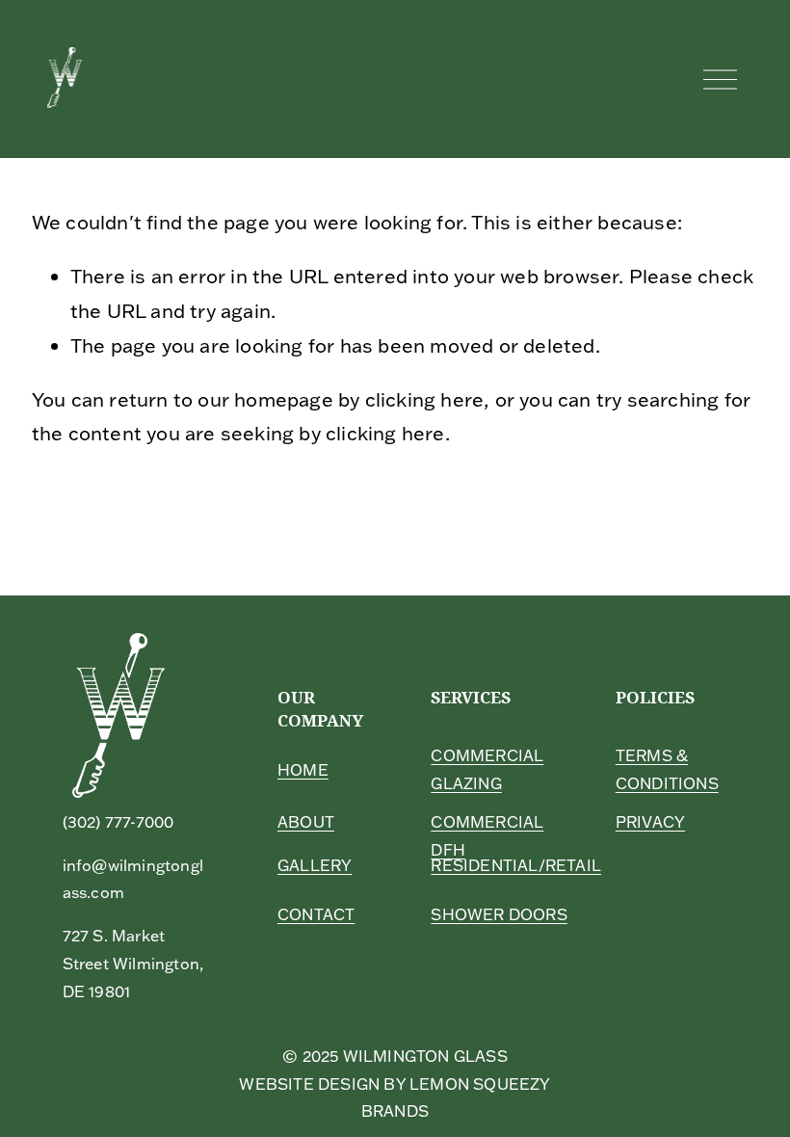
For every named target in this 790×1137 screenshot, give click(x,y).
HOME (303, 770)
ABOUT (305, 822)
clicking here (425, 399)
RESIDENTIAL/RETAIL (516, 865)
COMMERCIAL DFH (487, 835)
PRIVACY (650, 822)
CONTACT (316, 914)
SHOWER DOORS (498, 914)
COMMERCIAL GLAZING (487, 769)
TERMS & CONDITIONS (667, 769)
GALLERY (314, 865)
